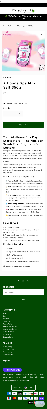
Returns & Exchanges (10, 326)
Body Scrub (11, 26)
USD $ (29, 387)
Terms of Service (8, 332)
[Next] (41, 51)
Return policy (7, 352)
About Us (6, 319)
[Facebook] (18, 280)
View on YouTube (24, 266)
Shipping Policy (8, 337)
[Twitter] (28, 280)
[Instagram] (23, 280)
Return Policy (7, 324)
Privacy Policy (7, 334)
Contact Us (6, 321)
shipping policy (8, 354)
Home (4, 26)
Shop (4, 316)
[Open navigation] (4, 11)
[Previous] (6, 51)
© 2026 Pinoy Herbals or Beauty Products (17, 380)
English (15, 387)
